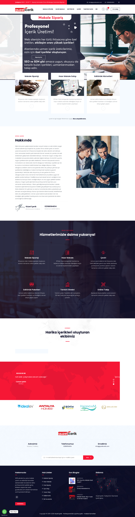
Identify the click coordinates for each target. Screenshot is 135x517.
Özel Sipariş (47, 485)
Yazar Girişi (47, 492)
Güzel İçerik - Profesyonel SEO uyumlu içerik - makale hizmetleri (75, 514)
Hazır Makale (60, 9)
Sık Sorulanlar (48, 499)
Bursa (67, 384)
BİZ (97, 9)
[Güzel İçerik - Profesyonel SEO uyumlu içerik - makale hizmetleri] (24, 9)
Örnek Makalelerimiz (83, 488)
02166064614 (110, 2)
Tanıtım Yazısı (88, 9)
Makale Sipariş (48, 9)
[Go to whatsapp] (4, 511)
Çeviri (79, 9)
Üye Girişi (115, 9)
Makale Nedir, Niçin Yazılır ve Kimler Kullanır (85, 497)
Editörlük (70, 9)
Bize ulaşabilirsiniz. (79, 119)
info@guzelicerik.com (95, 2)
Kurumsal (20, 504)
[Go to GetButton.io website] (4, 515)
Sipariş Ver (38, 57)
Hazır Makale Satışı (67, 76)
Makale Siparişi (32, 76)
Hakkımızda (47, 496)
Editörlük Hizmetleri (103, 76)
